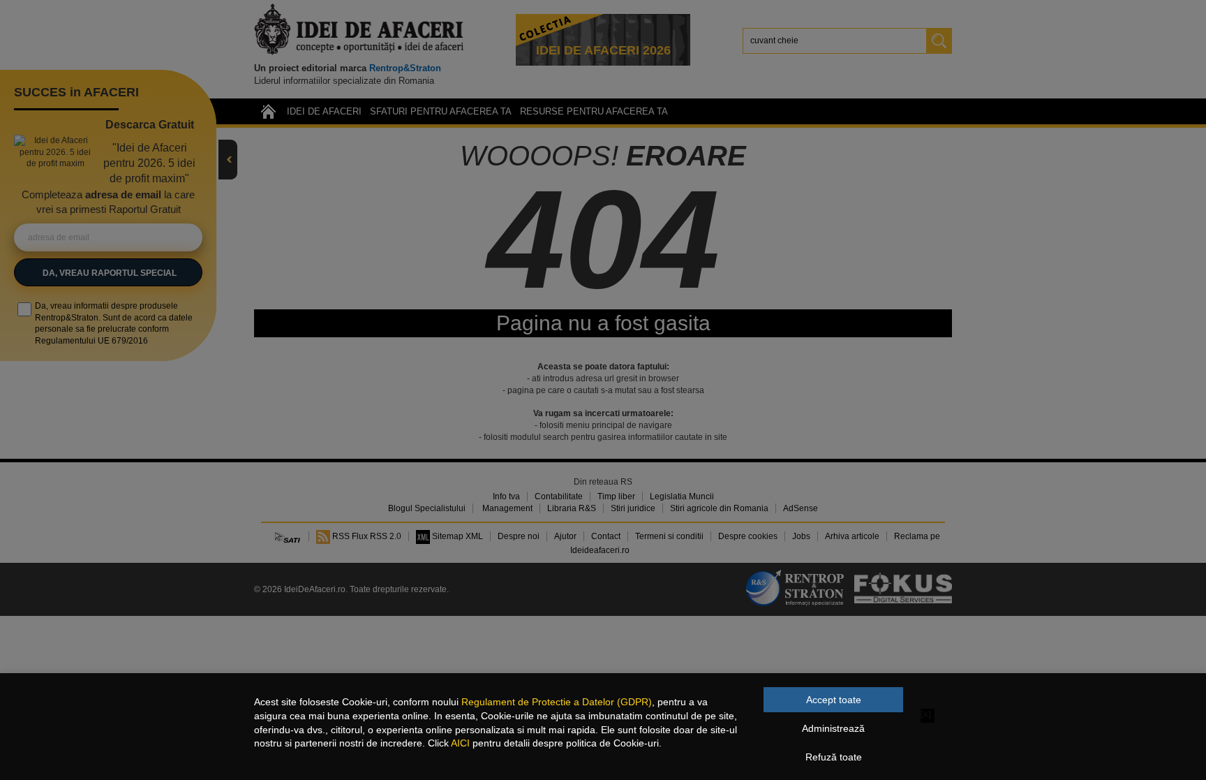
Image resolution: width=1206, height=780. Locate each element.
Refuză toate (833, 757)
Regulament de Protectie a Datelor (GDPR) (556, 701)
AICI (460, 743)
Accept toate (833, 699)
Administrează (833, 728)
